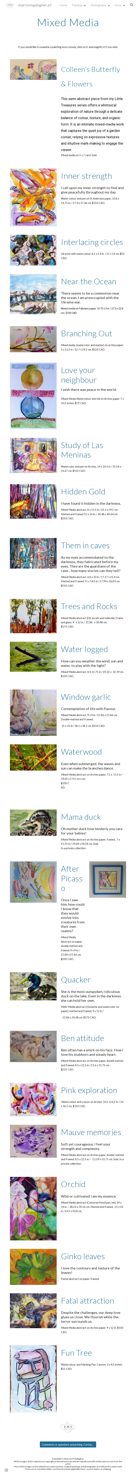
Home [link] (63, 5)
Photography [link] (98, 5)
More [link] (118, 5)
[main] (68, 22)
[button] (132, 5)
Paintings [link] (77, 5)
